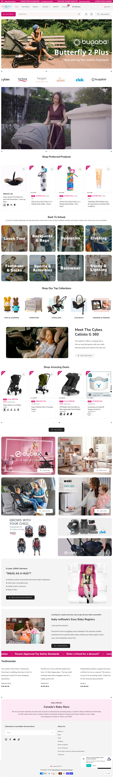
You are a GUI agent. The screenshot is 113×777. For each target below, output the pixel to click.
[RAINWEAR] (70, 278)
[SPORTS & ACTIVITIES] (42, 278)
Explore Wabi (103, 521)
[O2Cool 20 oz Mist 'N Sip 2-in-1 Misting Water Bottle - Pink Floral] (71, 179)
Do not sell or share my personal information (71, 762)
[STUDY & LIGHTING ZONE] (98, 278)
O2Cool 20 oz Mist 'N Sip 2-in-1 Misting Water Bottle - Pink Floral (69, 214)
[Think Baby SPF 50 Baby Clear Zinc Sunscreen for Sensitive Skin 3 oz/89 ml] (99, 179)
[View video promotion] (56, 118)
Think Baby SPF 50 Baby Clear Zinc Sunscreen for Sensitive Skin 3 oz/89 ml (98, 214)
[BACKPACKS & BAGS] (42, 249)
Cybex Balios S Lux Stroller (12, 415)
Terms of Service (63, 758)
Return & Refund (63, 755)
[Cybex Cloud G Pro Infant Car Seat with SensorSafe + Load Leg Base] (14, 179)
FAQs (59, 748)
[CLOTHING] (98, 249)
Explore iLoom (103, 481)
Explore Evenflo (46, 521)
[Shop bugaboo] (58, 79)
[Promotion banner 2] (85, 537)
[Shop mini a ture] (96, 79)
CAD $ (107, 7)
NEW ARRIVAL (26, 7)
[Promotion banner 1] (28, 547)
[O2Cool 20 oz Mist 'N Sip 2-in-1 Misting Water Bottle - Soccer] (42, 179)
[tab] (43, 71)
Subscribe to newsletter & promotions (19, 737)
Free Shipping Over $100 (19, 1)
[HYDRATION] (70, 249)
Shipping (60, 752)
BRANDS (35, 7)
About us (60, 742)
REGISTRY (56, 7)
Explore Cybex (46, 481)
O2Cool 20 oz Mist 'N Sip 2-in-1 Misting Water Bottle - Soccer (41, 213)
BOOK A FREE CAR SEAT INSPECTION (21, 608)
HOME (16, 7)
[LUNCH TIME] (14, 249)
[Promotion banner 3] (85, 558)
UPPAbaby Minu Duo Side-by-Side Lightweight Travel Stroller (69, 418)
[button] (23, 169)
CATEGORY (45, 7)
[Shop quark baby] (20, 79)
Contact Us (61, 765)
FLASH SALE (65, 7)
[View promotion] (56, 44)
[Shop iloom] (77, 79)
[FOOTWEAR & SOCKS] (14, 278)
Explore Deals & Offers (56, 1)
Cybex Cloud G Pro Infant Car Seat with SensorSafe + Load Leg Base (14, 199)
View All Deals (58, 440)
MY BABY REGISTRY (62, 656)
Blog (59, 745)
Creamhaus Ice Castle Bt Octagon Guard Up (96, 418)
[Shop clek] (39, 79)
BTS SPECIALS (76, 7)
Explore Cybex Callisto (86, 366)
